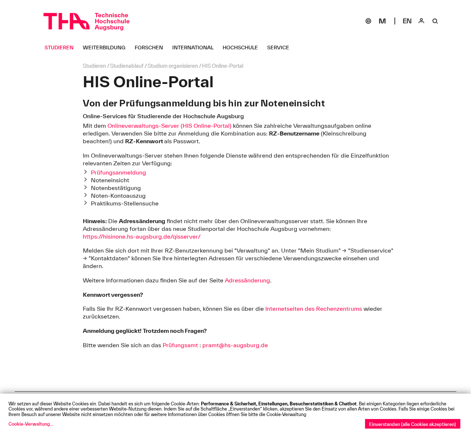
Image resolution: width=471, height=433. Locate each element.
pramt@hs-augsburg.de (235, 345)
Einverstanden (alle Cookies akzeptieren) (412, 424)
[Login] (421, 21)
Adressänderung (247, 280)
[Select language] (407, 21)
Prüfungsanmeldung (118, 172)
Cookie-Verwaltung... (30, 423)
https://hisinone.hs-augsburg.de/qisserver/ (142, 236)
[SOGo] (368, 21)
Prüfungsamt (180, 345)
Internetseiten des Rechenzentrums (313, 308)
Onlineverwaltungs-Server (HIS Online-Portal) (169, 125)
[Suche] (435, 21)
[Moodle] (382, 21)
